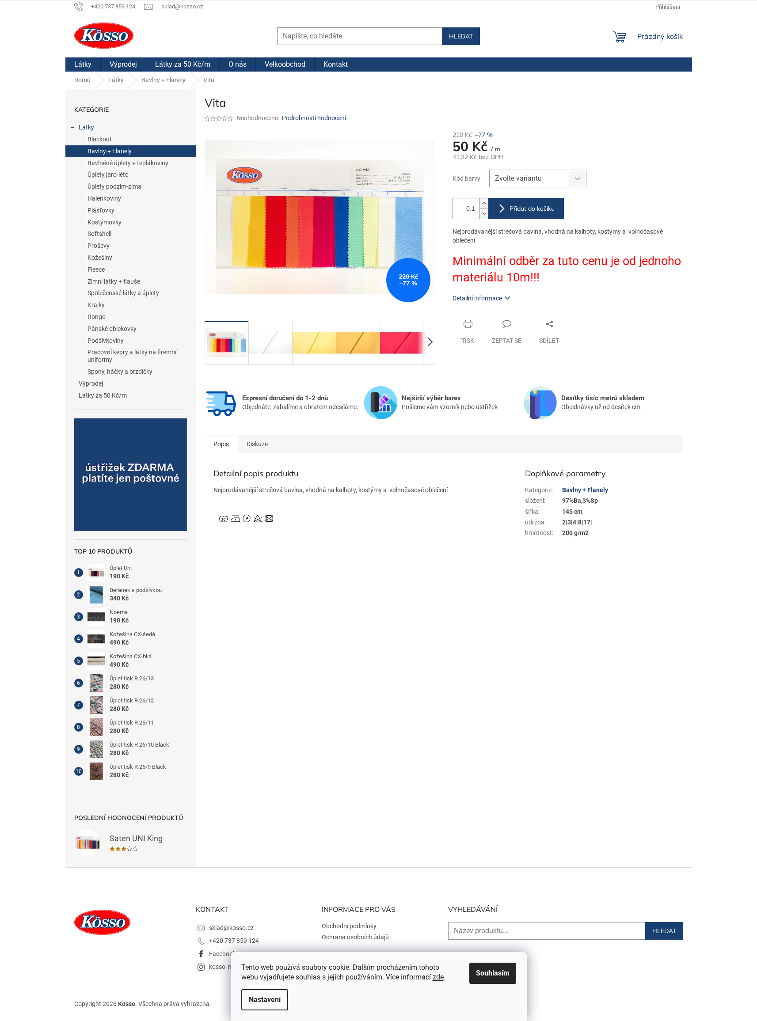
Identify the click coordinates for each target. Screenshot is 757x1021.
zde (438, 977)
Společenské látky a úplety (123, 292)
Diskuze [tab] (257, 444)
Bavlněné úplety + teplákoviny (127, 163)
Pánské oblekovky (112, 328)
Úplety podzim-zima (114, 186)
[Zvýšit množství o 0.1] (483, 203)
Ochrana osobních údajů (355, 937)
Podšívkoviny (105, 340)
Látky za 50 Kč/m (103, 395)
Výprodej (91, 383)
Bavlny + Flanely (109, 151)
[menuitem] (82, 64)
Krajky (96, 304)
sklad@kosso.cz (231, 927)
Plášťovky (100, 210)
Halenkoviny (104, 198)
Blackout (99, 139)
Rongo (96, 316)
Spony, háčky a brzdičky (119, 371)
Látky (86, 127)
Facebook (222, 953)
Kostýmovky (104, 222)
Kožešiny (99, 257)
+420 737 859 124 (234, 940)
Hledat (461, 36)
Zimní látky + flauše (113, 281)
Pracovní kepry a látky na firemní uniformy (131, 356)
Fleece (96, 269)
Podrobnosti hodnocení (314, 117)
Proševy (98, 245)
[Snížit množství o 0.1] (483, 214)
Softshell (99, 233)
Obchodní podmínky (349, 926)
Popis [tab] (221, 444)
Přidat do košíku (532, 209)
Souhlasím (493, 973)
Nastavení (265, 999)
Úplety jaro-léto (108, 174)
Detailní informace (477, 298)
